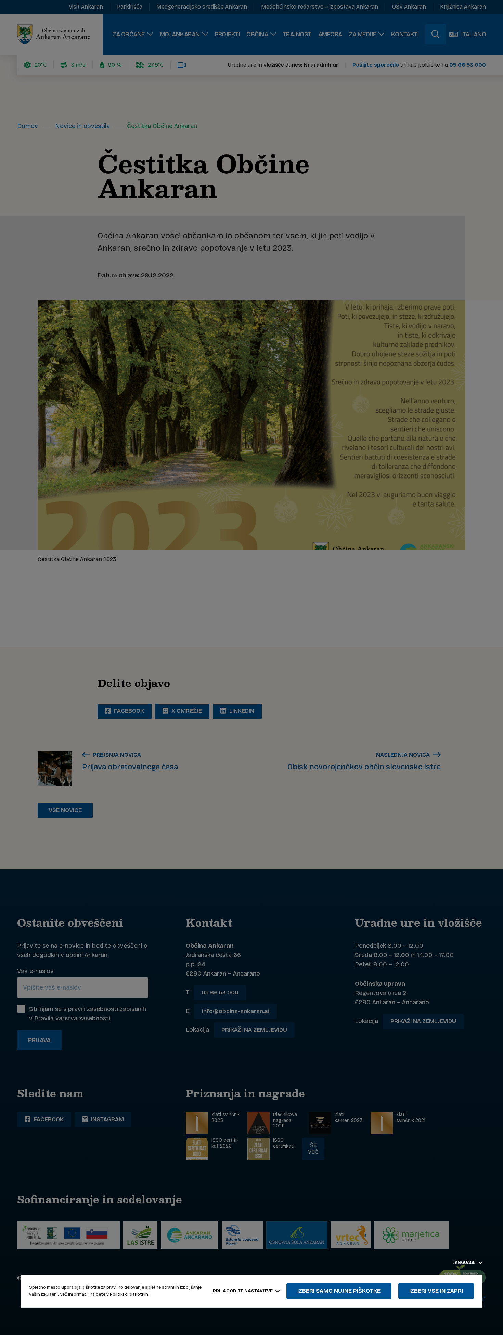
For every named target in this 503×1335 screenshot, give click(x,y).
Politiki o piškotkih (129, 1294)
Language (464, 1262)
